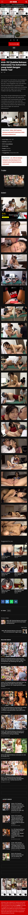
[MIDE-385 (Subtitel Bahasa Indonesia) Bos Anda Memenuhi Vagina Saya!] (25, 631)
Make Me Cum (4, 11)
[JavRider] (14, 2)
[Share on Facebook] (3, 601)
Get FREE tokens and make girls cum (23, 11)
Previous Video (5, 618)
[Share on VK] (16, 601)
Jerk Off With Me (14, 11)
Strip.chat (3, 13)
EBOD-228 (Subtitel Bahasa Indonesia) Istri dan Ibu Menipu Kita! (13, 755)
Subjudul (8, 4)
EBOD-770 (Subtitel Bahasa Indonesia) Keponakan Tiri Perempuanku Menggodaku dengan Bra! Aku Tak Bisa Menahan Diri (12, 778)
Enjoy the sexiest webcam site (5, 557)
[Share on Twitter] (7, 601)
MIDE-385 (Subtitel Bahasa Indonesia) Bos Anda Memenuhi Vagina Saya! (12, 631)
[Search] (26, 2)
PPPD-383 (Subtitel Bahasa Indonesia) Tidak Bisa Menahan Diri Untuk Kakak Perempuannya (16, 622)
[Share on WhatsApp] (11, 601)
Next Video (24, 627)
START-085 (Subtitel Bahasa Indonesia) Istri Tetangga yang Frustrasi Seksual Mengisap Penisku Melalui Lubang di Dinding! (12, 732)
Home (2, 4)
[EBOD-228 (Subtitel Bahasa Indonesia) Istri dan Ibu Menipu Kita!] (14, 746)
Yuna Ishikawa (9, 144)
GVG (7, 146)
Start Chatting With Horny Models (14, 55)
